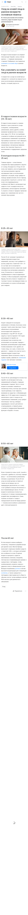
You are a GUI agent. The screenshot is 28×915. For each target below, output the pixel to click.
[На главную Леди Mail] (8, 2)
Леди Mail (13, 6)
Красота (20, 6)
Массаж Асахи (11, 364)
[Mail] (5, 2)
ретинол (17, 568)
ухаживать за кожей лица (9, 63)
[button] (14, 37)
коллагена (4, 573)
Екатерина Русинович (12, 24)
